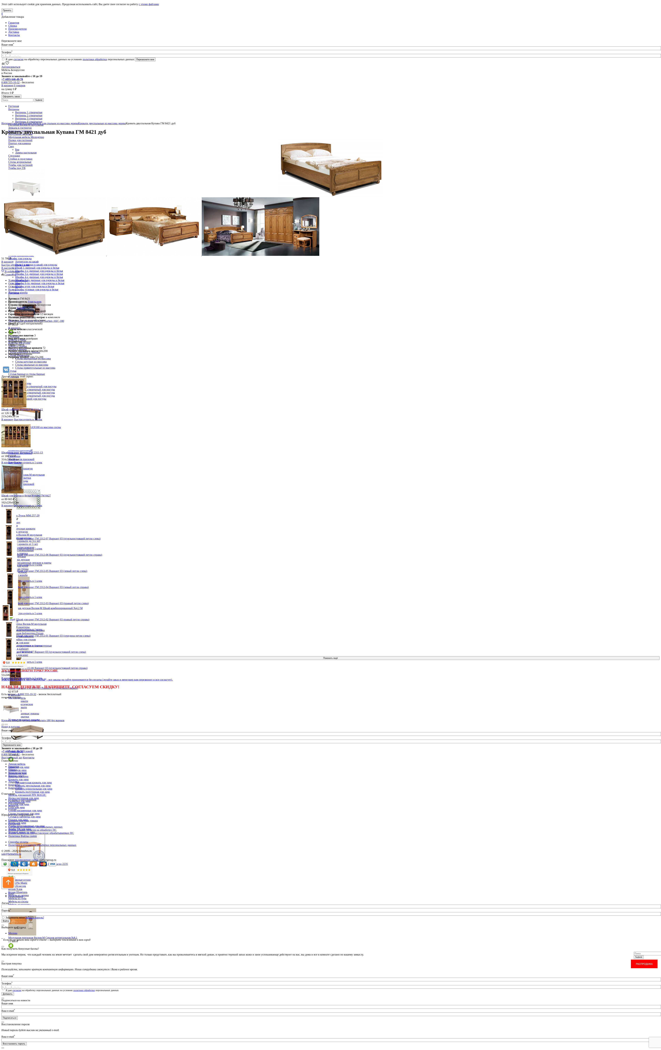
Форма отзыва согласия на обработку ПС (32, 829)
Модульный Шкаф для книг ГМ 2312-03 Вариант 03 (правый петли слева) (45, 603)
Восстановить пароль (14, 1043)
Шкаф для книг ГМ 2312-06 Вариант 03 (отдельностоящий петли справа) (44, 668)
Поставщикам (16, 802)
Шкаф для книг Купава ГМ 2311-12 (22, 409)
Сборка (12, 25)
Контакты (14, 35)
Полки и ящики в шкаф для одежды (36, 264)
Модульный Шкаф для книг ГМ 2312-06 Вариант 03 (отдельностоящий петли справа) (51, 554)
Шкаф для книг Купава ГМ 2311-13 (22, 452)
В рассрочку (8, 268)
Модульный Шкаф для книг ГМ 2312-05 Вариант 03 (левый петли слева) (44, 571)
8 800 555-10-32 (10, 82)
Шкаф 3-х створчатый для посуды (35, 392)
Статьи (12, 808)
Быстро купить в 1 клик (15, 264)
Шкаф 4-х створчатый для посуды (35, 395)
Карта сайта (15, 787)
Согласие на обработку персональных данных (35, 826)
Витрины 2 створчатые (28, 115)
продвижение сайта (26, 859)
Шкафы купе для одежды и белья (34, 286)
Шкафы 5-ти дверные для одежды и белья (39, 280)
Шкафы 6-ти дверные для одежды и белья (39, 283)
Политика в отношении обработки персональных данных (42, 845)
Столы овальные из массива (31, 364)
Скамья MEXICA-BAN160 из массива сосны (34, 427)
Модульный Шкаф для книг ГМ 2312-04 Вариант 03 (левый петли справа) (45, 587)
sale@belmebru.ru (11, 854)
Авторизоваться (10, 66)
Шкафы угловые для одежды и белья (36, 289)
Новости (13, 805)
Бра (17, 149)
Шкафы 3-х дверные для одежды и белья (39, 274)
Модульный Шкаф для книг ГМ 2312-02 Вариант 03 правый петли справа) (45, 619)
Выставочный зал (11, 757)
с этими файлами (149, 4)
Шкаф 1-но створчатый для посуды (35, 386)
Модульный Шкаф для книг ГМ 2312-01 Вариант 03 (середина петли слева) (45, 635)
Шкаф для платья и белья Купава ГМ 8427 (26, 495)
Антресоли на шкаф (27, 261)
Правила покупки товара (23, 820)
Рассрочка (14, 823)
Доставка (13, 31)
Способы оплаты (18, 841)
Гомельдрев (34, 301)
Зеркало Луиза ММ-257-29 (23, 515)
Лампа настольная (25, 152)
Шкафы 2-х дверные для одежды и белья (39, 270)
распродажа (644, 964)
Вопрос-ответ (16, 775)
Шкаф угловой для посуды (30, 398)
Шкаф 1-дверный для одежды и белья (37, 267)
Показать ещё (330, 658)
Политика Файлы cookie (22, 836)
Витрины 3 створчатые (28, 118)
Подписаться (9, 1018)
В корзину (7, 261)
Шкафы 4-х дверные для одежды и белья (39, 277)
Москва (12, 933)
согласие (18, 59)
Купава (21, 307)
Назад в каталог (10, 726)
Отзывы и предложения (22, 799)
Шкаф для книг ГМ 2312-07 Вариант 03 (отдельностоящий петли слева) (43, 651)
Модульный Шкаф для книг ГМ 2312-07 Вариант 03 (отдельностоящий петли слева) (51, 538)
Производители (17, 28)
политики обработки (95, 59)
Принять (7, 10)
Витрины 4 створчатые (28, 121)
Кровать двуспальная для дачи (33, 785)
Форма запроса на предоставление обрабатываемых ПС (41, 833)
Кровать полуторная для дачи (32, 791)
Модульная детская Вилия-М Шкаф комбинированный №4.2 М (45, 608)
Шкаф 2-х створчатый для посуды (35, 389)
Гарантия (13, 22)
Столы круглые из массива (31, 361)
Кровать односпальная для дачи (33, 788)
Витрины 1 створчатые (28, 112)
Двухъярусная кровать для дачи (33, 782)
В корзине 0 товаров (13, 85)
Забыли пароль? (34, 917)
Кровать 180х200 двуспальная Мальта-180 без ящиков (32, 720)
